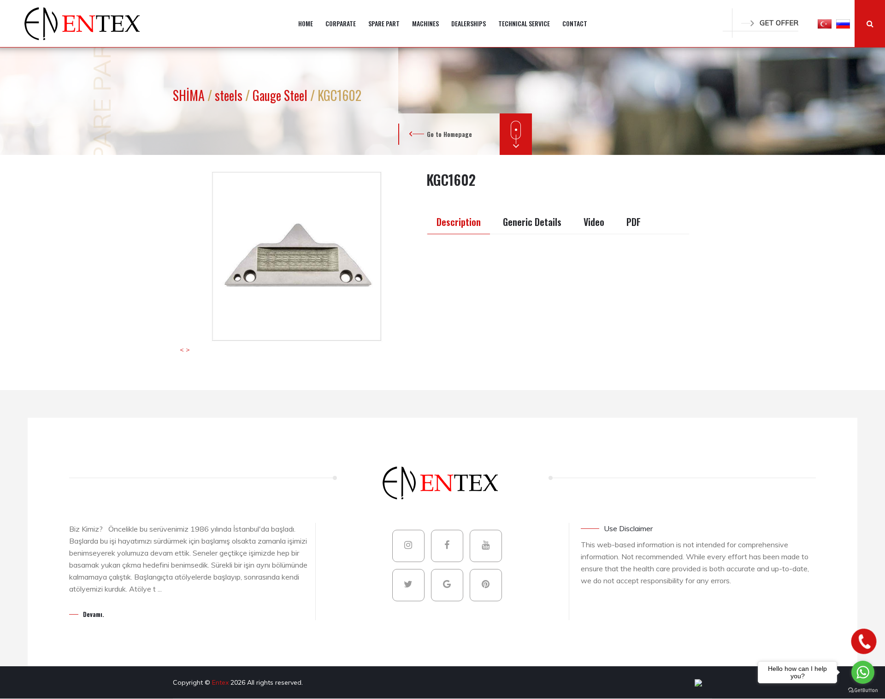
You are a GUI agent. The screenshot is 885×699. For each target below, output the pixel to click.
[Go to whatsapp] (862, 672)
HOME (305, 23)
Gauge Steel (281, 95)
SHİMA (190, 95)
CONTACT (574, 23)
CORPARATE (340, 23)
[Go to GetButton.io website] (863, 690)
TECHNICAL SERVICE (524, 23)
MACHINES (425, 23)
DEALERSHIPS (468, 23)
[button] (825, 23)
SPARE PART (384, 23)
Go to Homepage (449, 134)
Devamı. (93, 614)
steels (230, 95)
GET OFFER (779, 22)
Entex (221, 682)
